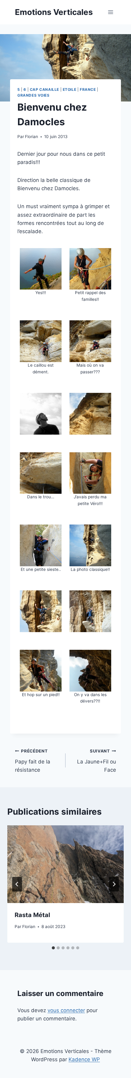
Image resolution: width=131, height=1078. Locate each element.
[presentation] (65, 864)
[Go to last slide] (17, 884)
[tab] (53, 947)
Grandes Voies (33, 95)
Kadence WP (84, 1059)
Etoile (69, 89)
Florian (31, 136)
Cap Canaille (44, 89)
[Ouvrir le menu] (110, 12)
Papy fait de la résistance (32, 761)
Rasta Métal (32, 915)
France (88, 89)
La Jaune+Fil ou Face (96, 761)
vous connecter (66, 1010)
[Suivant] (114, 884)
